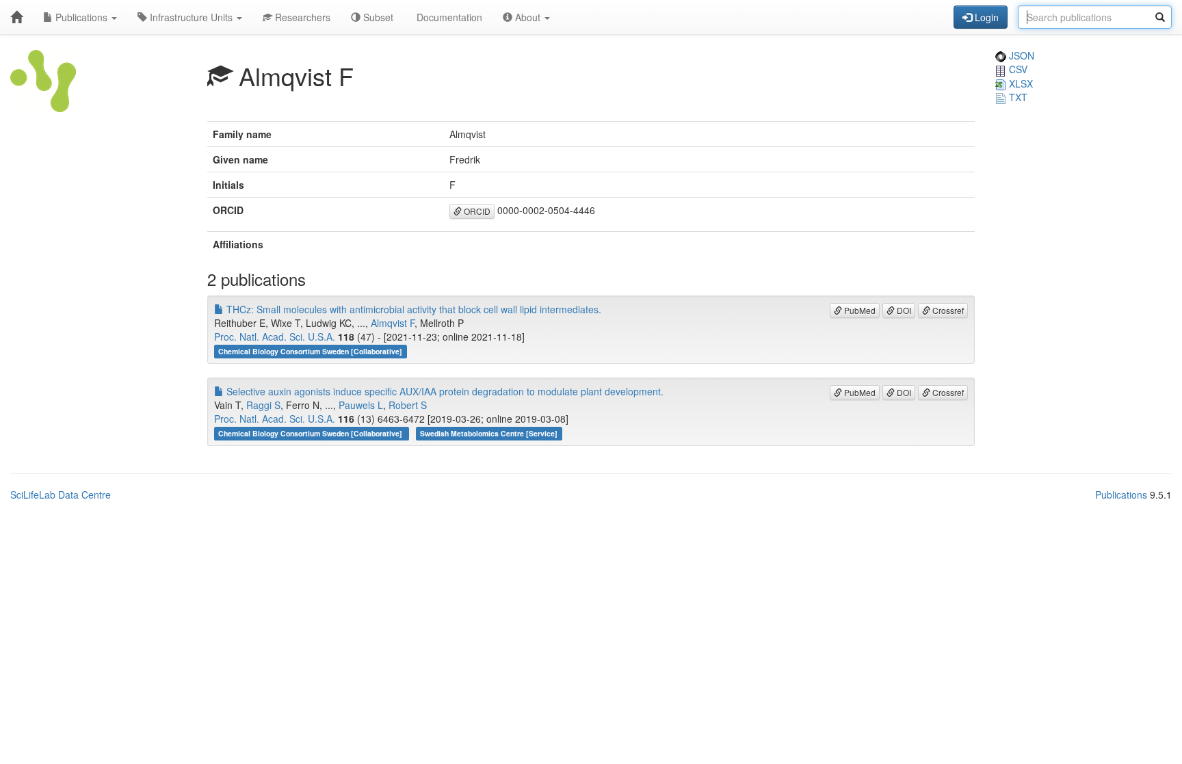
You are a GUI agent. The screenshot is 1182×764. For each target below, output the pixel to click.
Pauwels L (361, 405)
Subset (376, 17)
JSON (1020, 55)
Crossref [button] (947, 310)
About (527, 17)
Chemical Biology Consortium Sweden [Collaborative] (310, 351)
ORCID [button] (476, 211)
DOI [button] (903, 310)
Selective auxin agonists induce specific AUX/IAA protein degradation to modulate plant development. (444, 391)
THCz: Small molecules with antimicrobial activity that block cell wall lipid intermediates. (412, 309)
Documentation (448, 17)
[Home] (16, 17)
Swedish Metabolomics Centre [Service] (488, 433)
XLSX (1019, 83)
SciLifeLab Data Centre (60, 494)
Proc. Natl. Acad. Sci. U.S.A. (274, 336)
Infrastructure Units (191, 17)
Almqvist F (393, 323)
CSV (1016, 69)
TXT (1016, 97)
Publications (81, 17)
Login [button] (985, 17)
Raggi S (263, 405)
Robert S (408, 405)
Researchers (301, 17)
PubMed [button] (859, 310)
